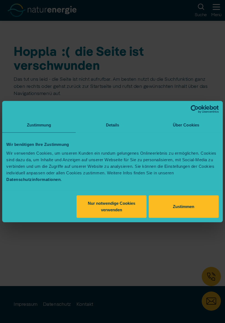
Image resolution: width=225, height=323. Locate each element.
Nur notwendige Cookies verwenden (111, 206)
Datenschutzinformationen (33, 179)
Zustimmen (183, 206)
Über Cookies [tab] (186, 125)
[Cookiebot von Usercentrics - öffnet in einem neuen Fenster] (195, 109)
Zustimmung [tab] (39, 125)
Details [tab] (112, 125)
